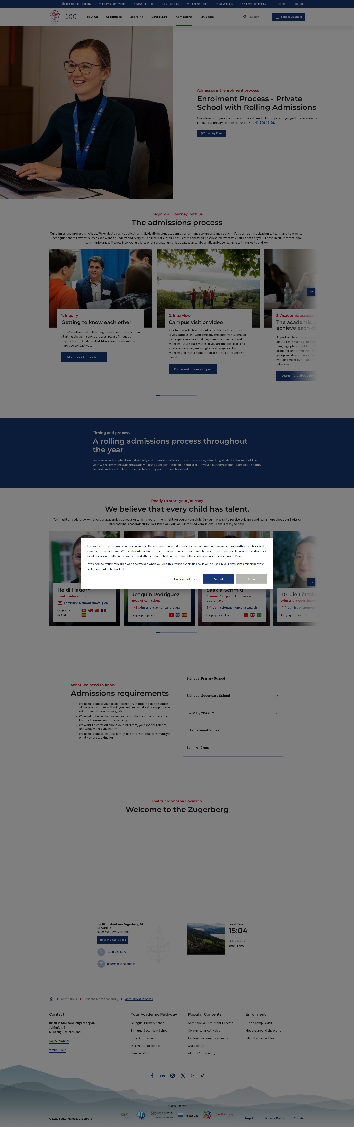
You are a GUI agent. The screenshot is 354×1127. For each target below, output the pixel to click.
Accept (218, 579)
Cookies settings (185, 579)
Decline (251, 579)
